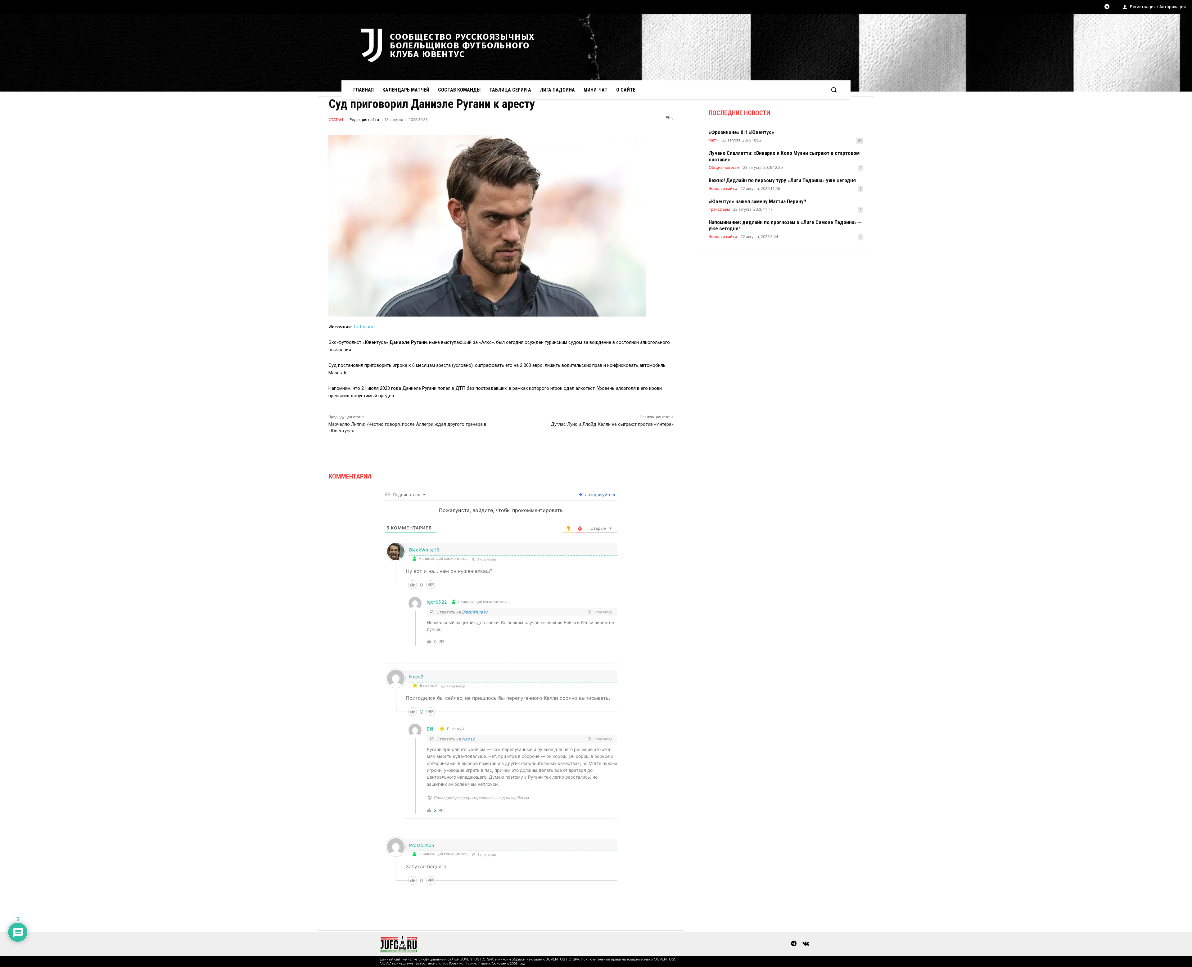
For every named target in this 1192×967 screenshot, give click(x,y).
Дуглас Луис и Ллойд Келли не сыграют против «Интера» (612, 424)
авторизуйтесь (600, 494)
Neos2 (468, 738)
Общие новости (724, 167)
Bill (430, 728)
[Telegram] (1106, 7)
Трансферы (719, 209)
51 (860, 140)
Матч (714, 140)
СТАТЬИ (336, 120)
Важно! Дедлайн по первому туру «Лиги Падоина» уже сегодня (782, 180)
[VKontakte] (806, 944)
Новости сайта (723, 189)
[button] (833, 89)
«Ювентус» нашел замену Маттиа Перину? (757, 201)
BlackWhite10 (475, 611)
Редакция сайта (364, 120)
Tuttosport (364, 327)
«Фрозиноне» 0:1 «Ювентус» (741, 132)
